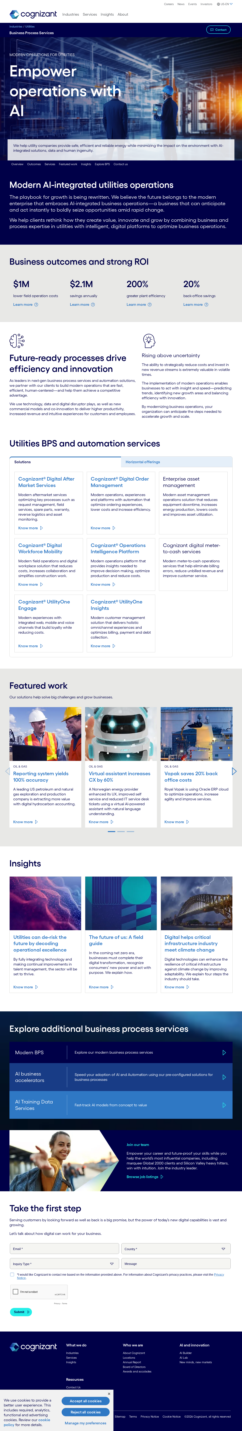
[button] (234, 771)
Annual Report (132, 1362)
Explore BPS (102, 164)
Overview (17, 164)
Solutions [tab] (22, 462)
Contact (220, 29)
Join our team (138, 1145)
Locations (129, 1357)
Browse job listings (142, 1177)
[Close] (109, 1394)
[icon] (223, 1052)
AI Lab (184, 1357)
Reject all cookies (86, 1412)
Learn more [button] (23, 304)
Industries (70, 14)
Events (192, 4)
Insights (107, 14)
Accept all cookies (86, 1401)
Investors (206, 4)
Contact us (121, 164)
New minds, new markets (196, 1362)
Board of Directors (134, 1367)
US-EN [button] (225, 4)
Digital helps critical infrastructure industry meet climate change (191, 943)
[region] (56, 1410)
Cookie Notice (172, 1416)
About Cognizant (134, 1353)
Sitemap (120, 1416)
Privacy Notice (150, 1416)
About (123, 14)
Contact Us (73, 1387)
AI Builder (186, 1353)
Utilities (30, 26)
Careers (169, 4)
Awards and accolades (137, 1371)
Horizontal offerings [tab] (143, 462)
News (181, 4)
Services (90, 14)
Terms (133, 1416)
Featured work (68, 164)
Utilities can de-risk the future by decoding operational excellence (40, 943)
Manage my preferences (85, 1423)
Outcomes (34, 164)
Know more (28, 528)
